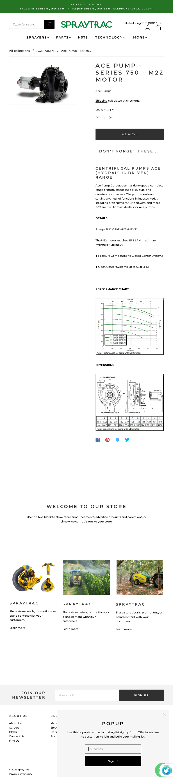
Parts (62, 37)
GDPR (13, 732)
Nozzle (54, 732)
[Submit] (50, 24)
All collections (19, 50)
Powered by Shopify (20, 773)
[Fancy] (117, 440)
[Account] (147, 28)
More (138, 37)
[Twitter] (127, 440)
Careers (14, 727)
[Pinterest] (107, 440)
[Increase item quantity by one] (111, 118)
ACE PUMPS (45, 50)
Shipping (101, 100)
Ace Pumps (103, 91)
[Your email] (87, 695)
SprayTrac (23, 769)
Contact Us (16, 736)
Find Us (14, 740)
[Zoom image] (43, 84)
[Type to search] (27, 24)
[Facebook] (97, 440)
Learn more (17, 627)
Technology (109, 37)
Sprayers (36, 37)
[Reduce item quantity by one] (97, 118)
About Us (15, 723)
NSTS (83, 37)
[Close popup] (164, 715)
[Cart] (158, 28)
